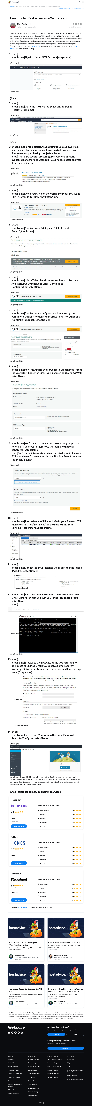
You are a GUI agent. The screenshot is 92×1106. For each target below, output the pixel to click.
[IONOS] (19, 843)
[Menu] (82, 2)
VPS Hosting (32, 1077)
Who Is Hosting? (72, 1075)
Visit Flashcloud (19, 900)
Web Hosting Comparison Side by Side (75, 1071)
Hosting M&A (65, 1048)
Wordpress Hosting (34, 1066)
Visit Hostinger (19, 826)
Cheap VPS (31, 1081)
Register (56, 1034)
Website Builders (33, 1095)
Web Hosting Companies (75, 1079)
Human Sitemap (13, 1066)
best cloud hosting (24, 907)
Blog (68, 1063)
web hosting (36, 46)
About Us (11, 1059)
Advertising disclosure (78, 8)
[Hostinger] (19, 806)
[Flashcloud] (19, 880)
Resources (70, 1059)
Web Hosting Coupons (54, 1059)
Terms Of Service (13, 1093)
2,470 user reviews (19, 814)
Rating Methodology (64, 8)
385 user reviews (19, 851)
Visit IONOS (19, 863)
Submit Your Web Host (15, 1073)
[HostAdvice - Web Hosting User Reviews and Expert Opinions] (15, 2)
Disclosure (11, 1081)
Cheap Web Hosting (34, 1073)
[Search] (79, 2)
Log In (75, 1034)
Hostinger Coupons (53, 1070)
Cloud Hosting (32, 1084)
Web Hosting (32, 1063)
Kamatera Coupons (53, 1063)
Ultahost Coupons (53, 1073)
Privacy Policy (12, 1090)
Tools (69, 1066)
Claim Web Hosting (14, 1077)
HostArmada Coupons (54, 1066)
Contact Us (11, 1063)
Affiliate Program (13, 1070)
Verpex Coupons (52, 1077)
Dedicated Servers (33, 1088)
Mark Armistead (24, 24)
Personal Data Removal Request (15, 1085)
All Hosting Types (33, 1059)
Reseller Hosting (33, 1092)
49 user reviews (19, 887)
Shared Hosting (32, 1070)
